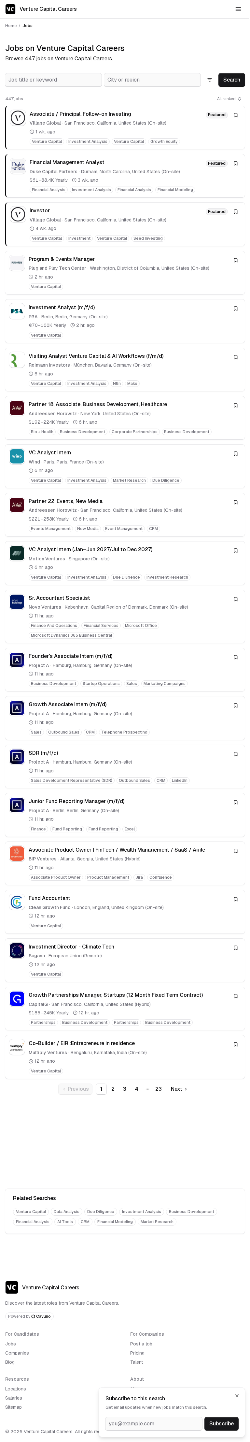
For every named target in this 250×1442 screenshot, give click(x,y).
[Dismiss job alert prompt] (237, 1395)
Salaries (13, 1398)
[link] (125, 127)
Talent (136, 1362)
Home (11, 25)
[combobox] (53, 79)
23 (158, 1088)
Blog (10, 1362)
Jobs (10, 1344)
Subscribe (221, 1423)
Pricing (137, 1353)
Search (231, 79)
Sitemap (13, 1407)
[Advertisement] (125, 1143)
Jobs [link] (27, 25)
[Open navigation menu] (238, 9)
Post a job (141, 1344)
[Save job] (235, 115)
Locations (15, 1389)
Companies (17, 1353)
